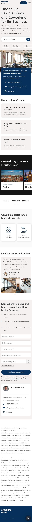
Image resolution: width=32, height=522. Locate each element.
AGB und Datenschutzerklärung (20, 379)
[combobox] (16, 39)
